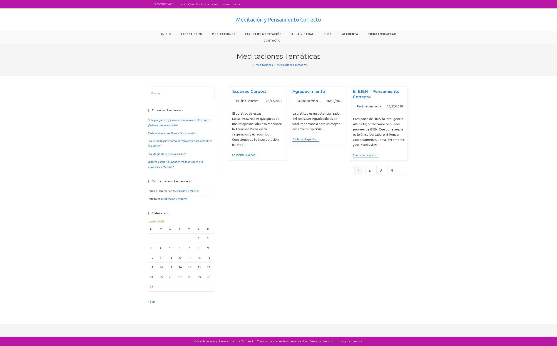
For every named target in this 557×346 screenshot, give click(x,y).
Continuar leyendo (245, 155)
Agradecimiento (308, 91)
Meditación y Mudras (186, 190)
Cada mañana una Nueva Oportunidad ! (173, 133)
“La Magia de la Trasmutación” (167, 153)
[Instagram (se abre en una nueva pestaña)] (407, 4)
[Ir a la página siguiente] (403, 170)
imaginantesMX (350, 341)
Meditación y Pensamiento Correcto (278, 20)
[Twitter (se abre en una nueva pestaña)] (397, 4)
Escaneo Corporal (250, 91)
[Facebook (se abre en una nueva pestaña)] (402, 4)
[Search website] (293, 40)
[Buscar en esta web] (181, 93)
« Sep (151, 301)
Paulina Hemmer (247, 101)
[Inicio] (251, 64)
